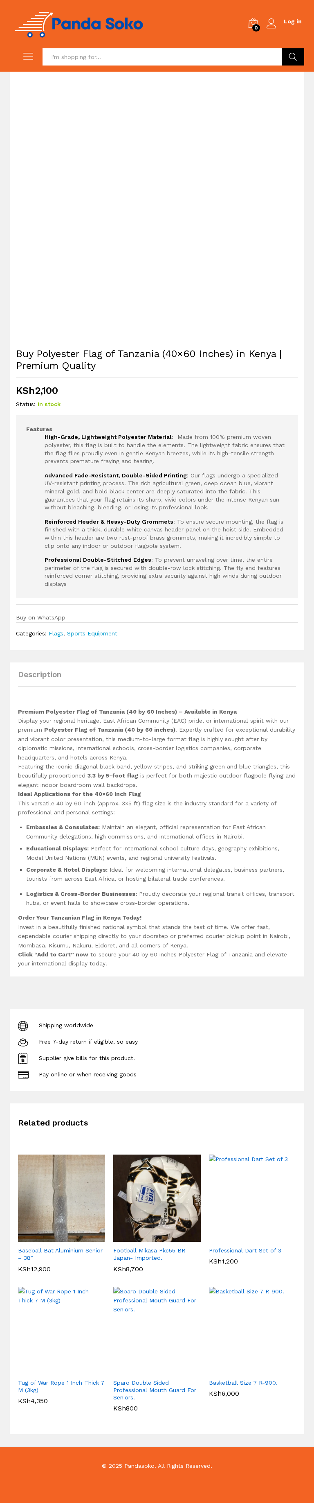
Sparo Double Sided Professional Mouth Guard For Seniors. (154, 1390)
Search (293, 57)
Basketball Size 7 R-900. (243, 1382)
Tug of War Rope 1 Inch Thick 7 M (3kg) (61, 1386)
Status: (26, 404)
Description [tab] (39, 674)
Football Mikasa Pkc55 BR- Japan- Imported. (150, 1254)
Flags (56, 633)
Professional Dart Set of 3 (245, 1250)
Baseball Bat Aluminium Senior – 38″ (60, 1254)
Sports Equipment (92, 633)
